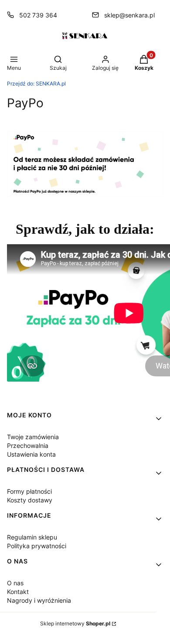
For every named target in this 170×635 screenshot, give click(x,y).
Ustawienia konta (31, 454)
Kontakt (18, 591)
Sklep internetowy (75, 623)
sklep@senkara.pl (129, 15)
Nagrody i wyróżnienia (39, 600)
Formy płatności (29, 491)
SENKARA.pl (36, 83)
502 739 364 (38, 15)
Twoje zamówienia (33, 436)
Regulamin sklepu (32, 537)
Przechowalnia (27, 445)
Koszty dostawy (29, 500)
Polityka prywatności (36, 546)
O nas (15, 583)
